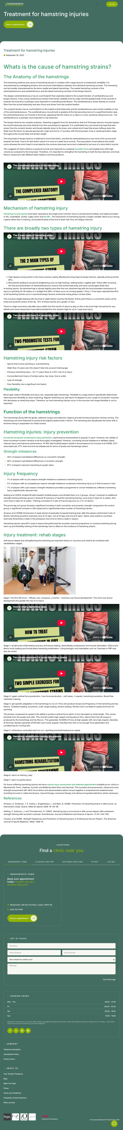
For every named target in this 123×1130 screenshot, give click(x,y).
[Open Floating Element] (114, 1123)
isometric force (82, 149)
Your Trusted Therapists (13, 1074)
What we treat (9, 1103)
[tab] (17, 862)
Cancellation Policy (11, 1054)
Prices (6, 1088)
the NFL (47, 216)
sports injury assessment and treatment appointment (72, 784)
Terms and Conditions (12, 1093)
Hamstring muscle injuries (15, 214)
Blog (5, 1079)
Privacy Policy (9, 1059)
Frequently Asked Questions (15, 1098)
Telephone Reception (12, 1049)
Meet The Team (10, 1083)
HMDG (60, 1119)
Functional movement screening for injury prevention (28, 437)
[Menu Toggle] (97, 4)
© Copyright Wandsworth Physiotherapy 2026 (104, 1120)
